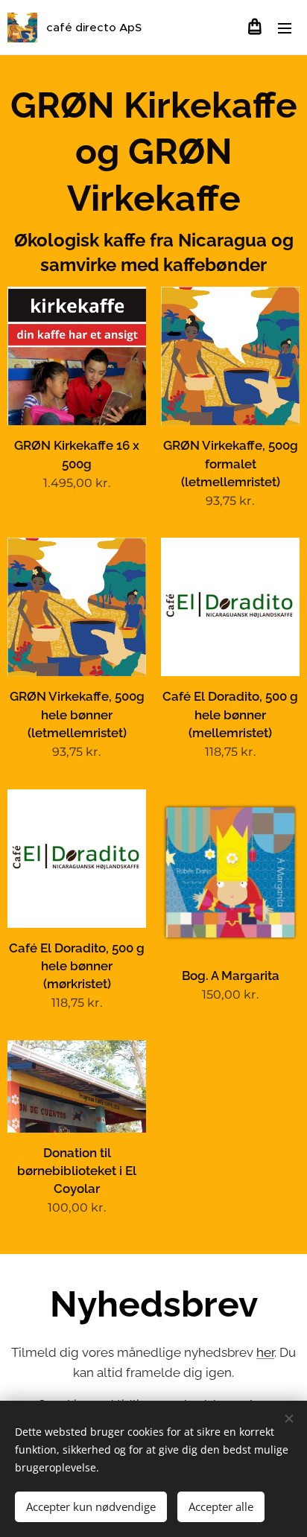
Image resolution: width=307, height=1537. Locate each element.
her (265, 1352)
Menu (285, 27)
